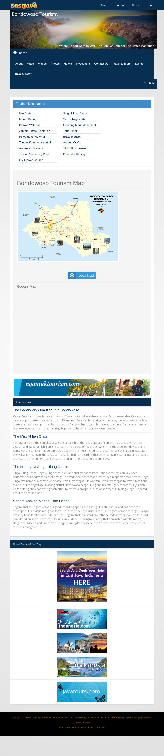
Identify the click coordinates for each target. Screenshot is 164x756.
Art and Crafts (72, 142)
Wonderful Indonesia (82, 722)
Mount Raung (27, 119)
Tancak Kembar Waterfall (35, 142)
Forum (119, 5)
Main (104, 5)
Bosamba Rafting (74, 154)
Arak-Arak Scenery (31, 148)
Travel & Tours (121, 63)
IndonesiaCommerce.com (98, 717)
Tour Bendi (70, 130)
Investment (83, 63)
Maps (30, 63)
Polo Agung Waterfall (32, 136)
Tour (150, 5)
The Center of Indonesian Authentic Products (84, 727)
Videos (42, 63)
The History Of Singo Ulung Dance (40, 467)
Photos (55, 63)
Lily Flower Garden (31, 159)
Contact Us (101, 63)
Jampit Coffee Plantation (34, 130)
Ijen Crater (26, 113)
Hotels (68, 63)
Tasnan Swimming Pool (34, 154)
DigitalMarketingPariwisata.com (138, 717)
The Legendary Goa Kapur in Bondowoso (46, 410)
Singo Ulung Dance (75, 113)
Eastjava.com (23, 73)
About (19, 63)
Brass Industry (72, 136)
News (135, 5)
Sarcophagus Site (74, 119)
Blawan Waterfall (29, 125)
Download (86, 275)
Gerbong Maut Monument (79, 125)
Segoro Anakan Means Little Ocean (41, 501)
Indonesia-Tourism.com (63, 717)
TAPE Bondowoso (74, 148)
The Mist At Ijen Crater (31, 436)
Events (139, 63)
